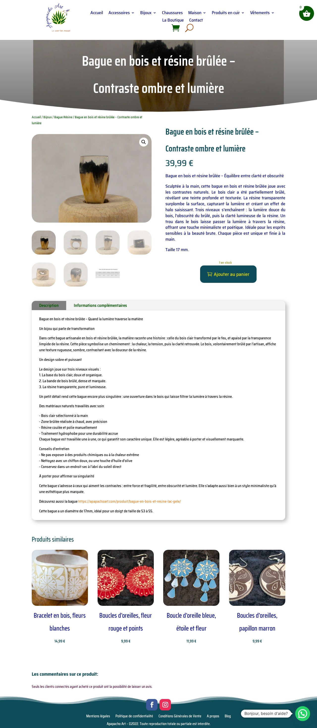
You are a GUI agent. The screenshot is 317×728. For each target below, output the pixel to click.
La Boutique (173, 21)
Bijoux (146, 13)
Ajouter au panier (231, 274)
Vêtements (260, 13)
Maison (194, 13)
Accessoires (119, 13)
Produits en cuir (226, 13)
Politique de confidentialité (134, 716)
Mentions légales (98, 716)
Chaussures (172, 13)
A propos (213, 716)
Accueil (96, 13)
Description (49, 305)
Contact (196, 21)
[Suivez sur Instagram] (165, 704)
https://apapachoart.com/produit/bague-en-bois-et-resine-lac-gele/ (129, 501)
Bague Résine (63, 117)
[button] (143, 142)
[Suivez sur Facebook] (152, 704)
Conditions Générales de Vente (179, 716)
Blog (228, 716)
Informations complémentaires (100, 305)
